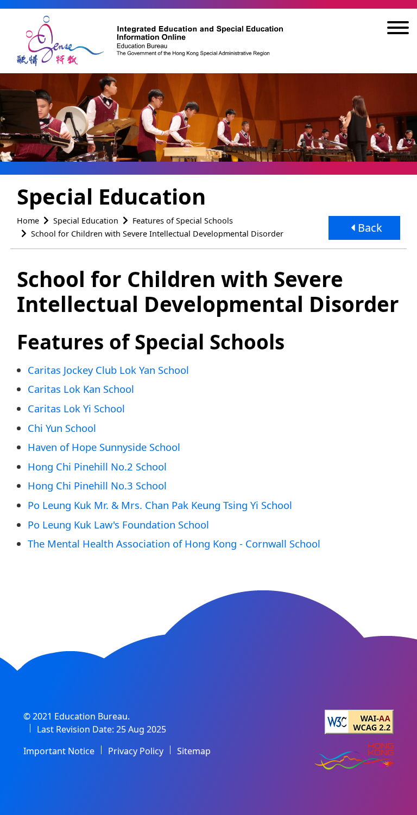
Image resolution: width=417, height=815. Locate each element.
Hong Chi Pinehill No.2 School (97, 466)
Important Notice (58, 751)
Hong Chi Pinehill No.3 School (97, 485)
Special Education (85, 220)
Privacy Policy (135, 751)
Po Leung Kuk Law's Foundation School (118, 524)
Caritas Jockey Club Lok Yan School (108, 370)
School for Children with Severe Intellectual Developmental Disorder (157, 233)
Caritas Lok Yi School (76, 408)
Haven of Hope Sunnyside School (104, 447)
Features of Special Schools (182, 220)
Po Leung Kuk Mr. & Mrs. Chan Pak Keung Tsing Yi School (160, 505)
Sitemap (194, 751)
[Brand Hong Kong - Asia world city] (354, 757)
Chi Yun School (62, 428)
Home (28, 220)
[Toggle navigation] (398, 29)
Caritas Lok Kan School (81, 389)
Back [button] (368, 227)
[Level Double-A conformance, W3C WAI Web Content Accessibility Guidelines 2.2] (359, 722)
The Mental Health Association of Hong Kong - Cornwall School (174, 543)
